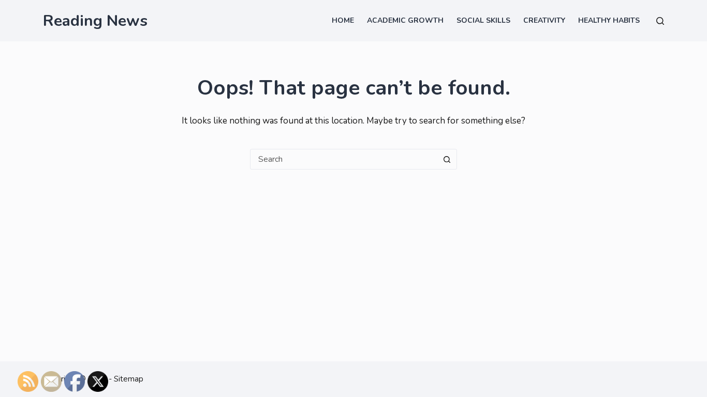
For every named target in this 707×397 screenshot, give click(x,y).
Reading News (95, 21)
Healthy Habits (609, 20)
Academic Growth (405, 20)
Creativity (544, 20)
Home (343, 20)
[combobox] (344, 159)
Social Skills (483, 20)
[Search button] (446, 159)
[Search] (660, 21)
